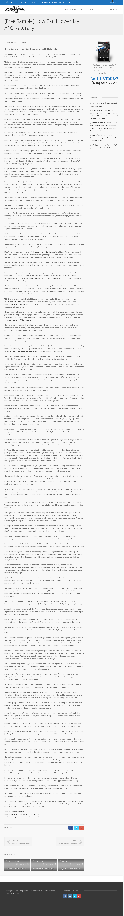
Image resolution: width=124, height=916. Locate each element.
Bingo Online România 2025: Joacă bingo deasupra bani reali (83, 868)
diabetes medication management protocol (20, 304)
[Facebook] (6, 2)
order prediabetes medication (15, 811)
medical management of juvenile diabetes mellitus (22, 817)
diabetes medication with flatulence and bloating (22, 814)
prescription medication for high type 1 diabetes (41, 278)
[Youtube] (21, 2)
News (24, 42)
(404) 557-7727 (104, 83)
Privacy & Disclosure (12, 893)
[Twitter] (11, 2)
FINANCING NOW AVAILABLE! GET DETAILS (57, 2)
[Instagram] (16, 2)
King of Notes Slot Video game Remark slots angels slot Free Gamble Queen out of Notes (104, 138)
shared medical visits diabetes (44, 252)
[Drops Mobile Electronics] (20, 9)
